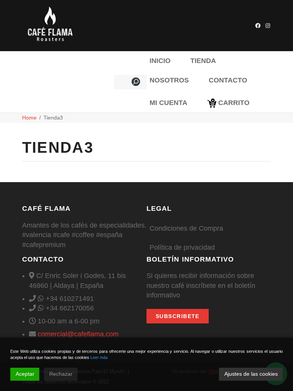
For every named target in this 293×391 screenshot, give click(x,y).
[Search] (135, 81)
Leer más (99, 357)
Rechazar (60, 374)
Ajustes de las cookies (251, 374)
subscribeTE (178, 316)
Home (29, 118)
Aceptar (25, 374)
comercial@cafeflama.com (78, 334)
